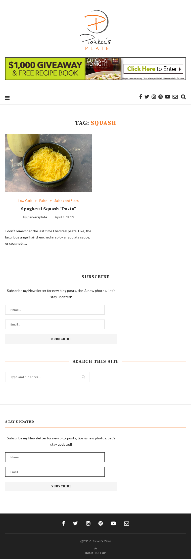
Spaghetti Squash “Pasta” (48, 209)
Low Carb (25, 201)
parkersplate (37, 217)
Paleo (43, 201)
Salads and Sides (66, 201)
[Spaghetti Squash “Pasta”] (48, 163)
